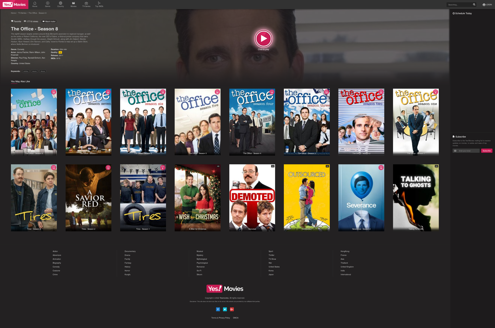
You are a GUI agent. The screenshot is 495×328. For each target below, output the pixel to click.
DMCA (235, 317)
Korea (271, 270)
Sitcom (199, 274)
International (346, 274)
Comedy (20, 49)
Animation (57, 259)
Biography (57, 262)
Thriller (271, 255)
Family (127, 259)
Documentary (130, 251)
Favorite (17, 21)
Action (55, 251)
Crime (55, 274)
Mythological (202, 259)
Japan (271, 274)
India (343, 270)
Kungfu (127, 274)
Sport (271, 251)
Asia (342, 259)
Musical (200, 251)
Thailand (344, 262)
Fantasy (128, 262)
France (343, 255)
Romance (201, 266)
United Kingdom (347, 266)
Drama (127, 255)
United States (24, 63)
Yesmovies (224, 298)
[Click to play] (263, 38)
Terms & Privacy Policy (220, 317)
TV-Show (272, 259)
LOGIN (489, 4)
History (127, 266)
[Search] (474, 4)
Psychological (202, 262)
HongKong (345, 251)
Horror (127, 270)
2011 (61, 55)
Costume (56, 270)
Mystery (200, 255)
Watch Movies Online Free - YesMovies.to (14, 4)
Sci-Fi (199, 270)
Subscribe (487, 150)
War (270, 262)
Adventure (57, 255)
